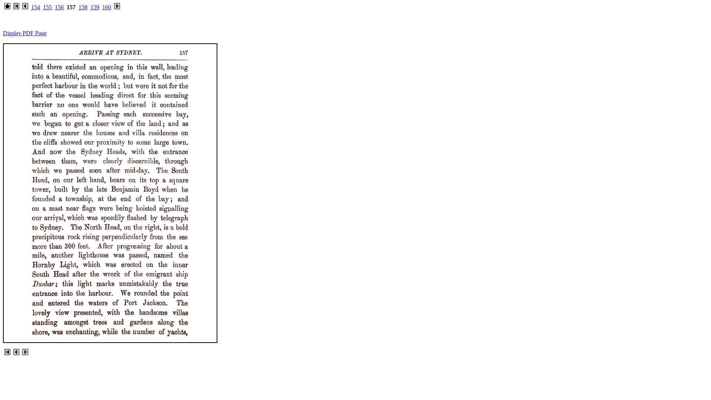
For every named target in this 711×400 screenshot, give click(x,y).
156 (59, 7)
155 (47, 7)
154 (35, 7)
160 (106, 7)
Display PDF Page (25, 33)
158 (83, 7)
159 (94, 7)
